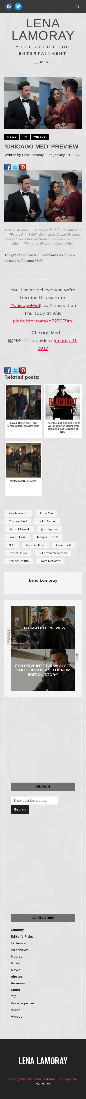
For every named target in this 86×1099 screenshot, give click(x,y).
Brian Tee (46, 513)
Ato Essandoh (18, 513)
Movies (16, 956)
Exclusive (18, 943)
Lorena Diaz (17, 537)
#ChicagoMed (25, 305)
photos (17, 976)
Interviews (20, 950)
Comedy (17, 930)
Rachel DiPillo (18, 553)
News (11, 136)
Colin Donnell (47, 521)
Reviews (18, 983)
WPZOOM (43, 1084)
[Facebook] (7, 166)
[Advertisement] (46, 737)
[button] (43, 62)
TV (25, 136)
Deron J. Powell (19, 529)
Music (15, 963)
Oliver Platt (63, 545)
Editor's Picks (22, 936)
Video (15, 1010)
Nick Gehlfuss (35, 545)
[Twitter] (15, 166)
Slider (15, 990)
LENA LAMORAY (43, 29)
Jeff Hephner (49, 529)
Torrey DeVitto (19, 561)
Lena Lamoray (33, 155)
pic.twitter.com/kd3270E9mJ (43, 321)
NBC (12, 545)
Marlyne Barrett (47, 537)
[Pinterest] (22, 166)
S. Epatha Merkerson (53, 553)
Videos (40, 136)
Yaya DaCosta (50, 561)
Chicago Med (18, 521)
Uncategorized (23, 1003)
